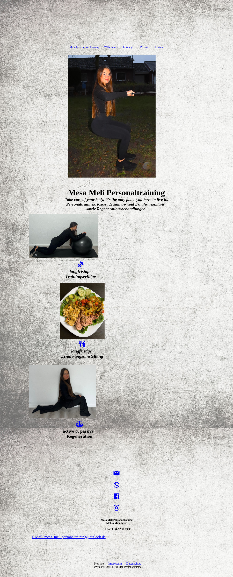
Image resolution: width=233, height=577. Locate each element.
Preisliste (145, 47)
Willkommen (111, 47)
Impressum (115, 563)
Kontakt (159, 47)
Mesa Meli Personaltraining (84, 47)
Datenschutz (133, 563)
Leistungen (129, 47)
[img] (116, 116)
